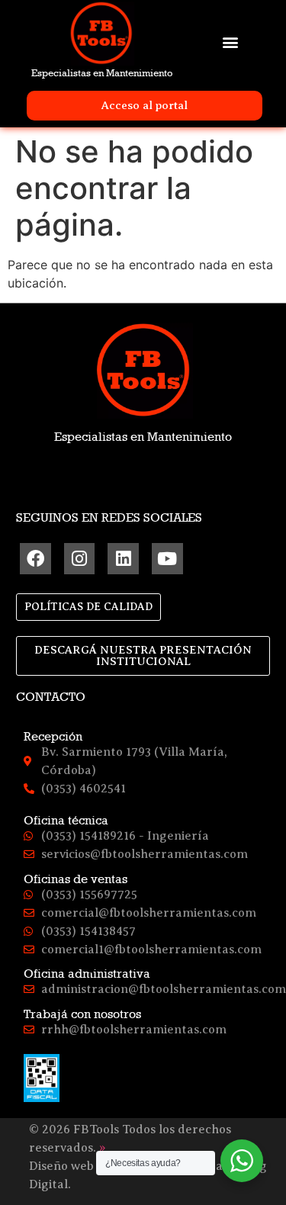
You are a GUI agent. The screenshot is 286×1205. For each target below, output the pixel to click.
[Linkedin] (123, 558)
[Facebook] (35, 558)
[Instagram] (79, 558)
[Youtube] (167, 558)
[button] (230, 41)
